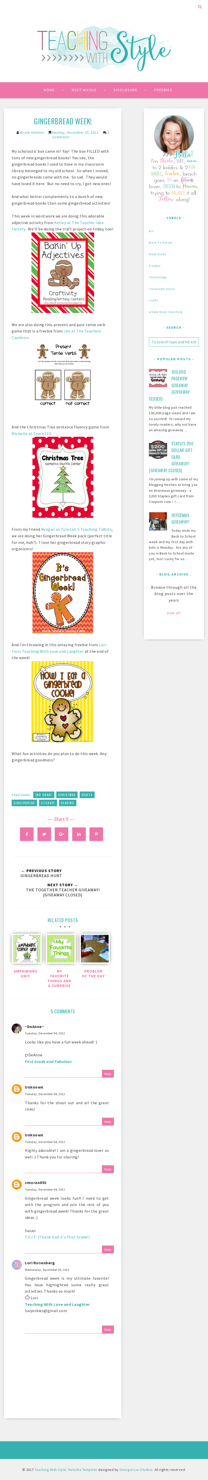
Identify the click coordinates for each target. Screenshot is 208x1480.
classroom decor (162, 289)
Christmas (67, 795)
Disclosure (125, 90)
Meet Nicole (84, 90)
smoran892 (35, 1182)
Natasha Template (82, 1469)
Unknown (34, 1087)
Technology (158, 277)
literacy (48, 803)
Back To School (160, 242)
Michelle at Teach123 (31, 433)
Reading (67, 803)
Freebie (154, 266)
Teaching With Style (50, 1469)
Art (151, 231)
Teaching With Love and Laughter (57, 1304)
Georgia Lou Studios (136, 1469)
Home (49, 90)
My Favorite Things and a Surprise (59, 978)
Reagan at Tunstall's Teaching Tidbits (76, 529)
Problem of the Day (93, 973)
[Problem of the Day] (93, 950)
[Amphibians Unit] (25, 950)
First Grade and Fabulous (48, 1061)
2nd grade (43, 795)
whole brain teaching (165, 312)
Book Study (157, 254)
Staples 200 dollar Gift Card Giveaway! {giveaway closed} (171, 457)
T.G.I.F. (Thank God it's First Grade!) (57, 1236)
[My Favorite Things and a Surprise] (59, 950)
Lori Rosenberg (40, 1262)
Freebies (163, 90)
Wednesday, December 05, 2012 (47, 1270)
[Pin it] (96, 834)
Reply (108, 1074)
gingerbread (24, 803)
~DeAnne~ (34, 1026)
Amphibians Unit (26, 973)
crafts (87, 795)
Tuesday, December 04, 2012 (45, 1033)
